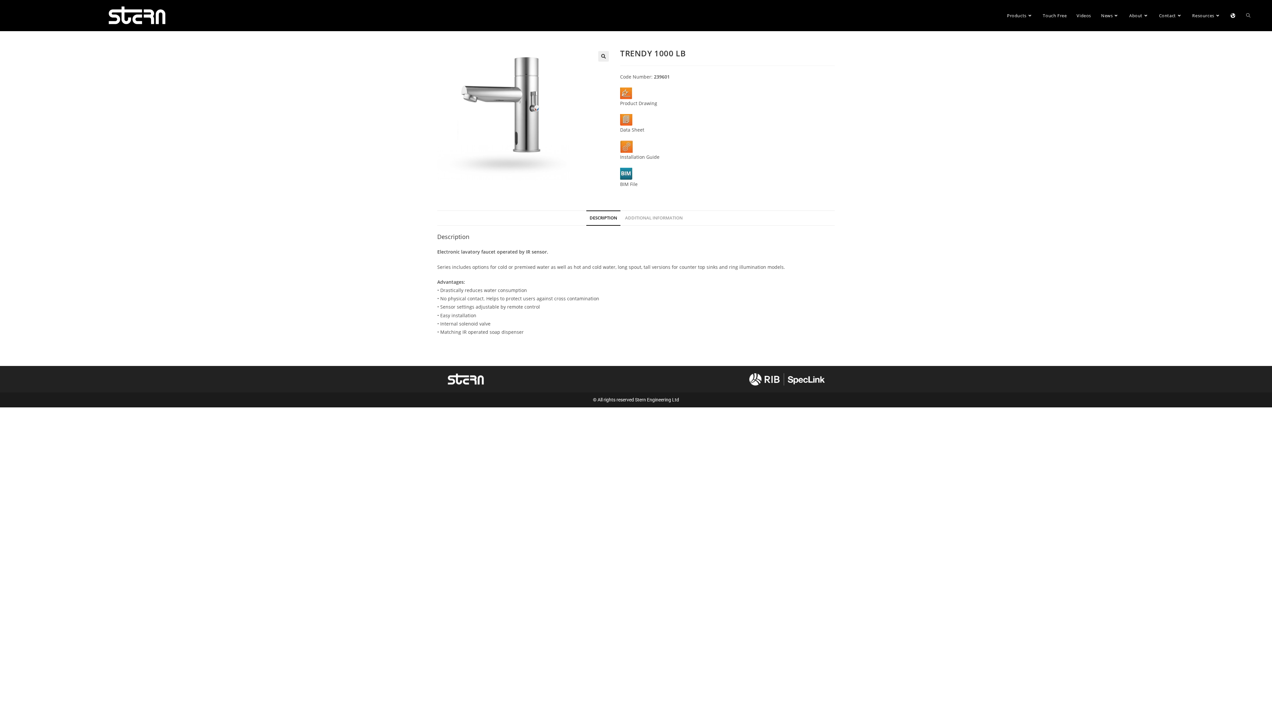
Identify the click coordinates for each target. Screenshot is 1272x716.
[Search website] (1248, 15)
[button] (603, 56)
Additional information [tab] (654, 218)
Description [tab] (603, 218)
